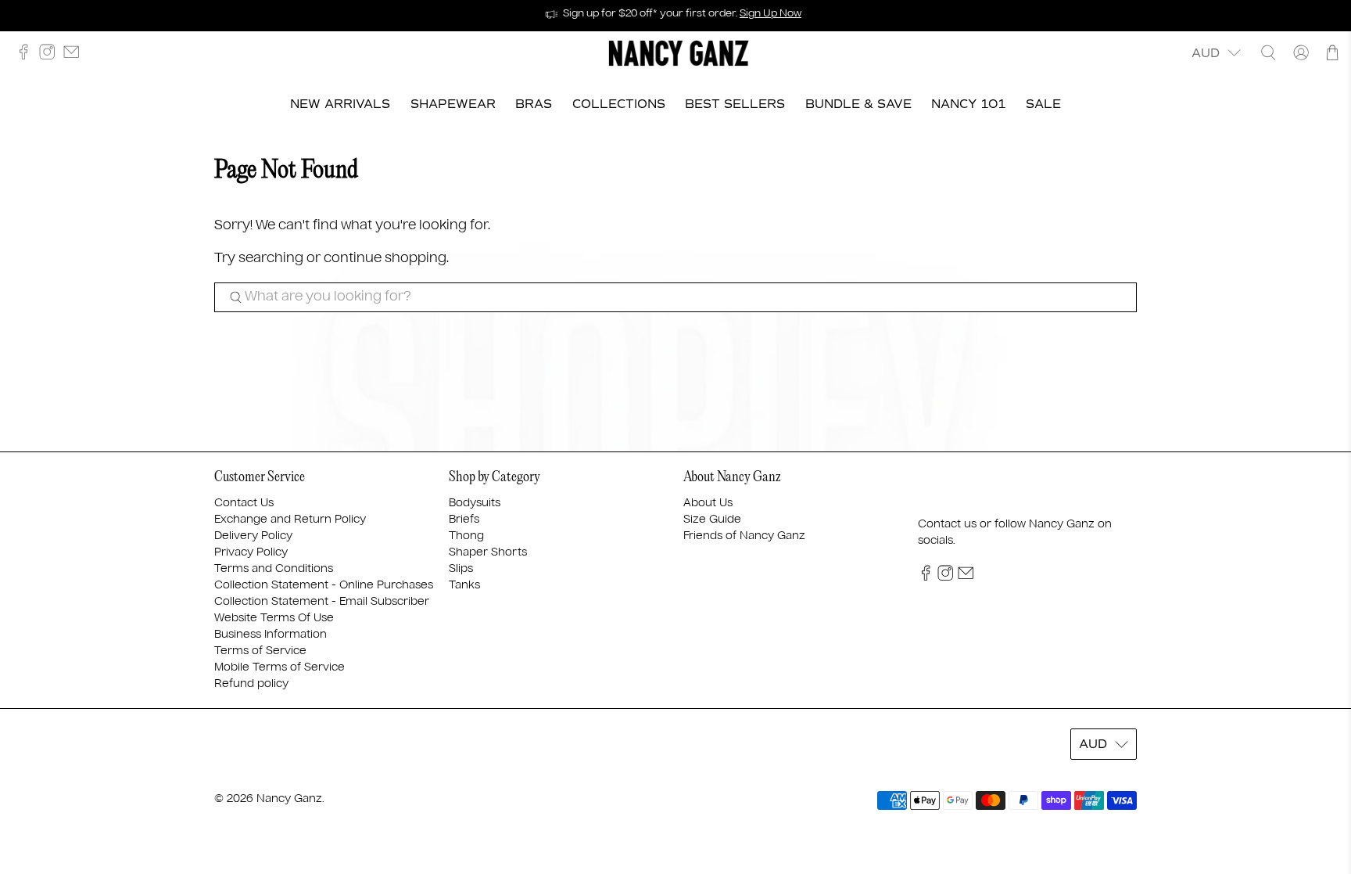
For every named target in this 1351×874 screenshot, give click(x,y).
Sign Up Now (770, 14)
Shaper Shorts (488, 552)
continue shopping (385, 258)
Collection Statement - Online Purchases (323, 585)
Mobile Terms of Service (279, 667)
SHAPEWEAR (453, 104)
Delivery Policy (253, 536)
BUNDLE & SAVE (858, 104)
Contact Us (244, 503)
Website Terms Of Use (274, 618)
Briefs (464, 519)
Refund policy (251, 683)
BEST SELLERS (735, 104)
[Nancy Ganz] (678, 53)
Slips (461, 568)
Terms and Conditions (273, 568)
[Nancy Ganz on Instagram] (51, 56)
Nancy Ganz (289, 798)
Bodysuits (474, 503)
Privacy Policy (251, 552)
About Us (708, 503)
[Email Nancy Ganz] (75, 56)
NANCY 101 (968, 104)
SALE (1043, 104)
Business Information (270, 634)
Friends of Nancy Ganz (744, 536)
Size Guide (712, 519)
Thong (466, 536)
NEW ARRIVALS (340, 104)
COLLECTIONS (618, 104)
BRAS (533, 104)
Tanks (464, 585)
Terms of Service (260, 651)
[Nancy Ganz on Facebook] (27, 56)
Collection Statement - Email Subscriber (321, 601)
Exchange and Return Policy (290, 519)
